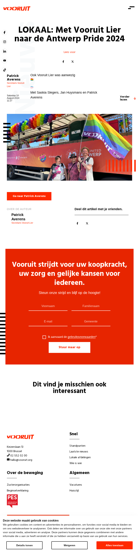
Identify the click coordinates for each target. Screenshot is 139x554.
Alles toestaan (114, 545)
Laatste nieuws (79, 451)
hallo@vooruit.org (21, 460)
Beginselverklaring (17, 490)
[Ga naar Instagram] (4, 41)
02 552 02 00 (18, 455)
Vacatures (76, 485)
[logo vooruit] (16, 8)
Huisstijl (74, 490)
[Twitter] (72, 62)
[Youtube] (4, 60)
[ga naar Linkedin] (4, 51)
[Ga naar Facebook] (4, 32)
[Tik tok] (4, 70)
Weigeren (69, 545)
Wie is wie (76, 463)
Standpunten (77, 446)
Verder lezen (125, 98)
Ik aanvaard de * (72, 336)
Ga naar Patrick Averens (29, 196)
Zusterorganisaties (18, 485)
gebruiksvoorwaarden (82, 336)
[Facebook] (63, 62)
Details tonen (24, 545)
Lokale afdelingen (80, 457)
